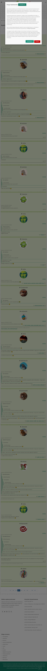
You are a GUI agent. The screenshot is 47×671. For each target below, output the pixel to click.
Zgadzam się (22, 4)
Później (37, 41)
